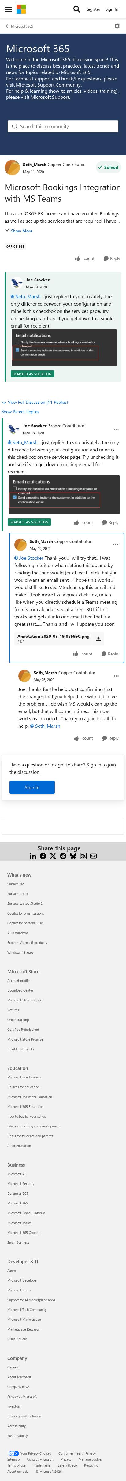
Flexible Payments (20, 1049)
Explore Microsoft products (27, 942)
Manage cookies (91, 1459)
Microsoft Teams (19, 1222)
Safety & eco (67, 1465)
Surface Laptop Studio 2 (25, 903)
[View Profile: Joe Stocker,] (17, 283)
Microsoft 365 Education (25, 1106)
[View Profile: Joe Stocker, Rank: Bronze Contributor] (14, 429)
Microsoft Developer (22, 1280)
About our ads (17, 1471)
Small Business (18, 1242)
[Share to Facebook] (43, 855)
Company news (18, 1386)
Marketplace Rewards (23, 1329)
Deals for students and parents (30, 1136)
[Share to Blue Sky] (73, 855)
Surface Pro (15, 884)
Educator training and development (33, 1126)
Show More (21, 231)
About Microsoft (19, 1377)
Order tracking (18, 1019)
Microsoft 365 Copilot (23, 1232)
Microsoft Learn (19, 1290)
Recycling (91, 1465)
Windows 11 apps (20, 952)
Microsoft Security (20, 1183)
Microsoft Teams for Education (29, 1096)
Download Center (20, 990)
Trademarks (41, 1465)
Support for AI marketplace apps (31, 1299)
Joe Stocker (38, 280)
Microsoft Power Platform (26, 1213)
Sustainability (17, 1435)
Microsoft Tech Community (26, 1309)
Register (92, 9)
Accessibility (16, 1425)
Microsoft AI (16, 1173)
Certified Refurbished (23, 1029)
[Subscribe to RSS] (83, 855)
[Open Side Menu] (8, 9)
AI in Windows (17, 932)
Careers (13, 1367)
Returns (13, 1010)
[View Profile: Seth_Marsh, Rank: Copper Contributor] (12, 167)
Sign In (112, 9)
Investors (14, 1406)
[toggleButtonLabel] (117, 26)
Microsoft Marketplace (24, 1319)
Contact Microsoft (40, 1459)
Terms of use (16, 1465)
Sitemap (13, 1459)
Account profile (18, 980)
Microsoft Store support (25, 1000)
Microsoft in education (24, 1077)
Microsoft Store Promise (25, 1039)
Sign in (32, 787)
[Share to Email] (93, 855)
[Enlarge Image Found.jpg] (64, 347)
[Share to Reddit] (63, 855)
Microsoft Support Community (48, 84)
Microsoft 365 (22, 26)
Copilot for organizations (25, 913)
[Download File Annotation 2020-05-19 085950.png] (98, 638)
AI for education (19, 1145)
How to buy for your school (27, 1116)
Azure (11, 1270)
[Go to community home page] (21, 9)
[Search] (76, 9)
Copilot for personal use (25, 923)
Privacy (66, 1459)
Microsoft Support (50, 97)
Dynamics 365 (17, 1193)
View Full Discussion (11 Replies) (38, 402)
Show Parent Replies (20, 411)
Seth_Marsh (34, 164)
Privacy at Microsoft (22, 1396)
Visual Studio (17, 1339)
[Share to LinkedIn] (33, 855)
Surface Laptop (18, 893)
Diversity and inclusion (24, 1416)
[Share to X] (53, 855)
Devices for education (23, 1087)
